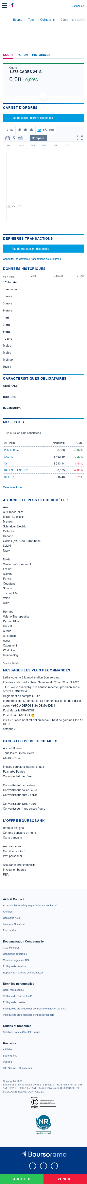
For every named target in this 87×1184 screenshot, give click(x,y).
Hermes (8, 611)
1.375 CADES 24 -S (25, 71)
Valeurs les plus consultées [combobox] (23, 433)
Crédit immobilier (14, 851)
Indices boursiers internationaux (23, 767)
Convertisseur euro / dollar (20, 795)
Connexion (78, 5)
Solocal (7, 588)
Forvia (7, 579)
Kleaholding (10, 655)
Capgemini (10, 645)
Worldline (9, 650)
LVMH (7, 546)
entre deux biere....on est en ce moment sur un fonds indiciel (42, 701)
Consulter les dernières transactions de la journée (32, 258)
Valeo (6, 598)
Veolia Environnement (17, 564)
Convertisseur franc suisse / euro (24, 808)
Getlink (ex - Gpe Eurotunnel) (22, 541)
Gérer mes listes (12, 487)
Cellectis (8, 531)
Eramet (7, 569)
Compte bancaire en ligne (19, 832)
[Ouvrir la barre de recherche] (61, 5)
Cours (8, 55)
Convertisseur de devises (19, 785)
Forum (22, 55)
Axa (5, 507)
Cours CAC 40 (12, 758)
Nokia (6, 559)
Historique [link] (41, 55)
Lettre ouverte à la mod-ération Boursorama (31, 677)
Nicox (6, 550)
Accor (6, 640)
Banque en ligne (13, 828)
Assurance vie (12, 846)
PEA (5, 874)
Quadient (9, 583)
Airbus (7, 631)
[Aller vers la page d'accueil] (11, 5)
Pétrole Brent (11, 450)
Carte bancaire (12, 837)
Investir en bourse (14, 869)
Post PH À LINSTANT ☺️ (19, 715)
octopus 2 (9, 729)
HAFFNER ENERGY (16, 470)
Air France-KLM (13, 512)
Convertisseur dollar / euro (20, 790)
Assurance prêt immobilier (19, 865)
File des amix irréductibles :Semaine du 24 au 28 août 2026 (41, 682)
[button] (4, 5)
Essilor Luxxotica (13, 517)
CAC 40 (8, 456)
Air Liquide (10, 636)
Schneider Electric (14, 526)
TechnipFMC (11, 593)
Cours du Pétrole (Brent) (18, 776)
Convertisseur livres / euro (20, 804)
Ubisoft (7, 626)
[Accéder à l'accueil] (5, 19)
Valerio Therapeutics (16, 616)
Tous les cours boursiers (18, 753)
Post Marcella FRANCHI (18, 710)
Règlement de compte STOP (21, 696)
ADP (6, 603)
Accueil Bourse (12, 748)
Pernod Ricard (12, 621)
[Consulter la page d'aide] (67, 5)
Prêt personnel (12, 856)
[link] (30, 905)
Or (5, 463)
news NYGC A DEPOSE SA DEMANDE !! (29, 705)
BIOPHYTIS (11, 477)
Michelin (8, 521)
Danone (8, 536)
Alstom (7, 574)
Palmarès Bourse (14, 771)
